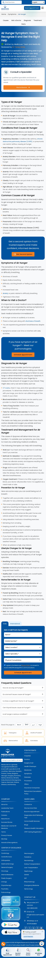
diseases (27, 777)
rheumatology (29, 882)
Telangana (12, 733)
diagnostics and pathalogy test (33, 816)
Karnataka (34, 741)
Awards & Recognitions (9, 843)
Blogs (26, 825)
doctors (27, 759)
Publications (5, 812)
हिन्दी (26, 725)
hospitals (27, 756)
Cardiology (5, 853)
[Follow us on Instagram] (37, 928)
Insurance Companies (32, 788)
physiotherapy (6, 885)
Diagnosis (27, 20)
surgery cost (28, 763)
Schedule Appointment (23, 355)
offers (26, 784)
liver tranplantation (31, 868)
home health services (32, 821)
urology (4, 882)
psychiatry (4, 889)
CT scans (6, 388)
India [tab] (5, 624)
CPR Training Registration (33, 832)
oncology (4, 871)
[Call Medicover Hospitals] (3, 944)
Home (3, 14)
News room (5, 819)
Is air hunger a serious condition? (15, 714)
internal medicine (7, 875)
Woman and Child (30, 808)
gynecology (28, 889)
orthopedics (5, 860)
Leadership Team (7, 808)
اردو (33, 725)
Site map (4, 839)
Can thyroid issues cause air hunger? (16, 708)
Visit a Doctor (16, 20)
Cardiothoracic (6, 857)
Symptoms (12, 14)
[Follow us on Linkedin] (33, 928)
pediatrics (27, 857)
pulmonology (5, 892)
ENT (25, 878)
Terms (3, 832)
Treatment (38, 20)
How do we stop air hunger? (13, 688)
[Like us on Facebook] (25, 928)
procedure (28, 781)
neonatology (28, 860)
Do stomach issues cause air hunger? (17, 694)
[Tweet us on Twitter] (29, 928)
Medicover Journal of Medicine (8, 827)
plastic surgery (6, 878)
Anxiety (6, 293)
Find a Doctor (21, 87)
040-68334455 (32, 908)
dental (26, 875)
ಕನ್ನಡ (40, 725)
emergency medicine (31, 885)
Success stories (6, 822)
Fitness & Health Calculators (34, 828)
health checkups (30, 766)
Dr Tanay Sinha (18, 47)
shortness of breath (33, 321)
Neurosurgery (29, 853)
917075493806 (32, 924)
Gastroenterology (7, 864)
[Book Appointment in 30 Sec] (41, 943)
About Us (4, 804)
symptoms (28, 774)
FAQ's (24, 24)
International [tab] (15, 624)
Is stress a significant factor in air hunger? (18, 701)
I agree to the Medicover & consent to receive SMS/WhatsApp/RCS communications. (21, 666)
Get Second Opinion (24, 254)
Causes (6, 20)
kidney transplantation (32, 864)
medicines (27, 770)
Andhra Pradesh (36, 733)
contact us (28, 804)
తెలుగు (19, 725)
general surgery (7, 867)
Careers (4, 815)
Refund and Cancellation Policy (33, 792)
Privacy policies (6, 835)
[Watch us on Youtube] (41, 928)
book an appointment (31, 812)
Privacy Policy (26, 665)
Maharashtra (13, 741)
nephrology (28, 871)
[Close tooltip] (42, 931)
